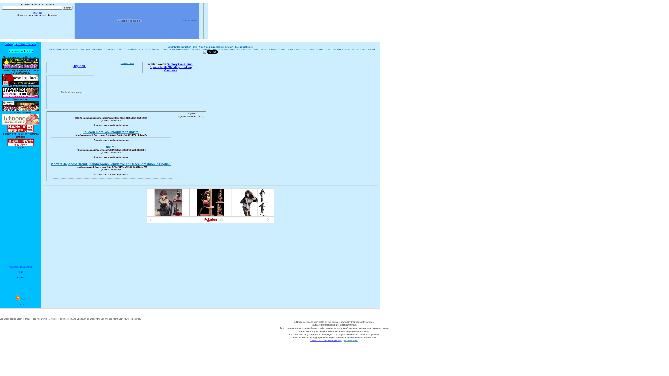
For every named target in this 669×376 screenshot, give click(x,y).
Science (282, 49)
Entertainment (110, 49)
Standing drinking (180, 67)
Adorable (320, 49)
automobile (207, 49)
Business (216, 49)
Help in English (189, 20)
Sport (82, 49)
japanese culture (183, 49)
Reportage (57, 49)
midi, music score (351, 341)
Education (346, 49)
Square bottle (159, 67)
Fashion (224, 49)
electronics (265, 49)
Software (164, 49)
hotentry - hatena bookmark (239, 47)
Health (172, 49)
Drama (148, 49)
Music (141, 49)
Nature (312, 49)
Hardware (156, 49)
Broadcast (247, 49)
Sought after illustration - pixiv (182, 47)
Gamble (355, 49)
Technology (196, 49)
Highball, (79, 66)
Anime (66, 49)
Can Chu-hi (185, 64)
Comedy (328, 49)
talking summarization (20, 44)
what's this (37, 13)
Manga (239, 49)
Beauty (305, 49)
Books (232, 49)
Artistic (363, 49)
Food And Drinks (131, 49)
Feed (23, 299)
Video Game (97, 49)
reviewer (21, 277)
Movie (88, 49)
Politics (120, 49)
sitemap (20, 304)
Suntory (172, 64)
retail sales (74, 49)
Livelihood (371, 49)
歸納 (20, 272)
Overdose (170, 70)
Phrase (297, 49)
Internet (48, 49)
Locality (290, 49)
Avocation (337, 49)
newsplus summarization (20, 267)
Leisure (274, 49)
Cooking (256, 49)
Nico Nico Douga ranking (211, 47)
